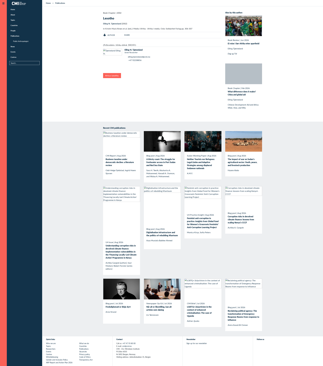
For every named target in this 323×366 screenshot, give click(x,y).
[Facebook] (264, 344)
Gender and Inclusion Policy (57, 359)
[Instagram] (270, 344)
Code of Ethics (85, 357)
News (13, 46)
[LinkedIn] (275, 344)
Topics (13, 20)
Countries (14, 25)
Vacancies (83, 351)
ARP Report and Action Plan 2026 (59, 362)
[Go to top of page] (317, 361)
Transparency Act (86, 359)
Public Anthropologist (21, 41)
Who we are (51, 343)
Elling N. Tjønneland (112, 23)
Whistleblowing (52, 357)
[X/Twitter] (258, 344)
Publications (15, 36)
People (13, 30)
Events (13, 52)
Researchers (50, 349)
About (13, 14)
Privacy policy (84, 354)
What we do (84, 343)
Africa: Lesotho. (112, 75)
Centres (13, 57)
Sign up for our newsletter (196, 343)
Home (13, 9)
